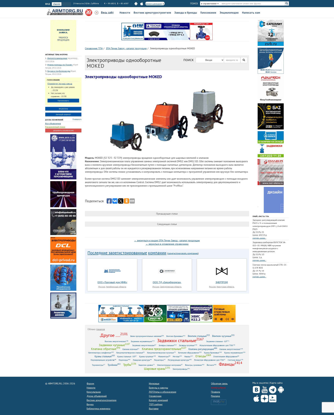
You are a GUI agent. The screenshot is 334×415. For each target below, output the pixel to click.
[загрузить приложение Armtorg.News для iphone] (142, 3)
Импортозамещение (57, 58)
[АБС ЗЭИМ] (271, 60)
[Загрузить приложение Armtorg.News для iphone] (256, 397)
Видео (90, 404)
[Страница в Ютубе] (264, 389)
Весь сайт (107, 12)
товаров (100, 329)
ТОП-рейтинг (156, 404)
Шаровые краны (157, 368)
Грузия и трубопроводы (58, 71)
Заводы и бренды (185, 12)
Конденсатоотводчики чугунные (161, 352)
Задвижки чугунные (114, 345)
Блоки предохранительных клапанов (147, 336)
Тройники (114, 364)
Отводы (203, 356)
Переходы (124, 360)
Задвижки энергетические (144, 345)
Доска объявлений (54, 120)
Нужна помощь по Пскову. (60, 64)
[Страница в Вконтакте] (256, 389)
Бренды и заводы (158, 387)
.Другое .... (114, 335)
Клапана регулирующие (203, 349)
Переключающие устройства (103, 360)
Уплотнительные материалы (170, 365)
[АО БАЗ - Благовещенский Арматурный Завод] (271, 116)
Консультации (94, 391)
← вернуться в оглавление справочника (167, 244)
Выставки (153, 408)
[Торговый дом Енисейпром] (121, 313)
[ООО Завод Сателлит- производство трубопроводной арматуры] (271, 32)
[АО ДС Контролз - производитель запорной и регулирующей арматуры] (63, 194)
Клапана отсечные (130, 349)
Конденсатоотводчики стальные (130, 352)
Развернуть (77, 119)
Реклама (215, 396)
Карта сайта (276, 382)
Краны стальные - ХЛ (127, 356)
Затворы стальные (168, 345)
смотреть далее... (259, 238)
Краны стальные (105, 356)
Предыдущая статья (167, 213)
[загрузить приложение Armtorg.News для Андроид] (136, 3)
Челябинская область (116, 286)
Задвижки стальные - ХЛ (217, 341)
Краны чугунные (147, 356)
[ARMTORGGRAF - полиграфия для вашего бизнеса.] (271, 199)
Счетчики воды (235, 360)
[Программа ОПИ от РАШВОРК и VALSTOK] (201, 31)
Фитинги (211, 365)
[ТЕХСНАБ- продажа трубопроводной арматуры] (167, 31)
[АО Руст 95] (155, 313)
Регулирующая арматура (180, 360)
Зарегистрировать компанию (183, 253)
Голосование (208, 12)
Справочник (155, 396)
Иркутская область (225, 286)
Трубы (129, 364)
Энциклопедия (229, 12)
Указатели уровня (146, 365)
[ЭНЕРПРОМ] (221, 270)
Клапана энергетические (231, 349)
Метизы (177, 356)
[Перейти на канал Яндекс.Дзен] (264, 397)
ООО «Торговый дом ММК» (112, 282)
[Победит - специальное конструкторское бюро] (63, 221)
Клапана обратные (105, 349)
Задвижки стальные (180, 340)
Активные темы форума (56, 54)
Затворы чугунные (188, 345)
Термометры (98, 365)
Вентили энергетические (116, 341)
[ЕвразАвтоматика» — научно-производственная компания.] (201, 313)
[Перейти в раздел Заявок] (63, 35)
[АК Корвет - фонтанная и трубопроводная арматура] (63, 277)
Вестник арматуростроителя (152, 12)
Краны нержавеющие (234, 352)
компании (157, 252)
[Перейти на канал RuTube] (272, 397)
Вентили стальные (199, 336)
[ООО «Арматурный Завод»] (63, 156)
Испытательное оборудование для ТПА (217, 345)
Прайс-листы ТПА (261, 216)
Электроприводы (181, 369)
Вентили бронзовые (175, 336)
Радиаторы (159, 360)
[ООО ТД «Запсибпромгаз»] (167, 270)
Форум (90, 383)
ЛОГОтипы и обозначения (162, 391)
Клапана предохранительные (164, 349)
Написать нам (251, 12)
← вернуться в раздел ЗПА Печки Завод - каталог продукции (167, 240)
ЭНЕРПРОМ (222, 282)
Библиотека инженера (98, 408)
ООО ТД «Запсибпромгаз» (167, 282)
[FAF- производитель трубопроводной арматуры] (132, 31)
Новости (125, 12)
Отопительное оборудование (226, 356)
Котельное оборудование (190, 352)
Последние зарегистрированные (117, 252)
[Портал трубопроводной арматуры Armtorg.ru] (65, 12)
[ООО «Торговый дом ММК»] (112, 270)
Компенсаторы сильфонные (101, 352)
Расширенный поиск (55, 126)
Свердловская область (170, 286)
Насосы (188, 356)
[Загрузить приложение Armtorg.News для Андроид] (281, 389)
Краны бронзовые (213, 352)
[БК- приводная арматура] (63, 249)
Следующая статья (167, 224)
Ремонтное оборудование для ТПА (209, 360)
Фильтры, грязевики (194, 365)
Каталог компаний (158, 400)
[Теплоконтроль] (63, 305)
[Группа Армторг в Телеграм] (272, 389)
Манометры (164, 356)
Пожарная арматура (142, 360)
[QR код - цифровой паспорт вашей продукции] (224, 313)
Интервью (154, 383)
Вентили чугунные (223, 336)
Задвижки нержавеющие (143, 341)
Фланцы (230, 364)
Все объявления (53, 123)
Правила (215, 391)
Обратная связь (219, 383)
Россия (101, 286)
